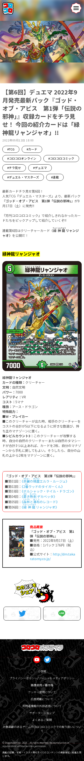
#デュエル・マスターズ (23, 177)
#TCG (10, 149)
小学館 (42, 671)
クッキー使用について (42, 692)
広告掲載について (42, 699)
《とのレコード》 (40, 501)
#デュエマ (40, 167)
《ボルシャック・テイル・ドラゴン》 (49, 491)
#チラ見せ (14, 167)
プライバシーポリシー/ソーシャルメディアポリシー (42, 678)
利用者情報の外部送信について (42, 706)
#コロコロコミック (61, 158)
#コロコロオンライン (21, 158)
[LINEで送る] (61, 614)
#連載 (55, 177)
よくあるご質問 (42, 720)
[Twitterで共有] (22, 614)
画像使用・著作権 (42, 685)
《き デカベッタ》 (39, 496)
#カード (32, 149)
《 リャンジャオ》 (40, 507)
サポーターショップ (42, 713)
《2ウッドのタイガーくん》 (43, 486)
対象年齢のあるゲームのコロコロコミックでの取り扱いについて (42, 729)
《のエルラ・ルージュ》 (45, 481)
